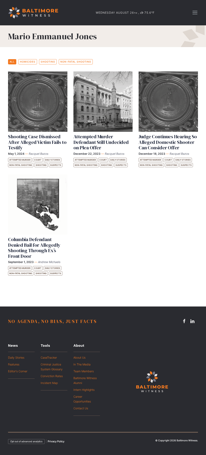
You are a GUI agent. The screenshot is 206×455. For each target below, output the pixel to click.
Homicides (27, 61)
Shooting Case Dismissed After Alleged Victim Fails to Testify (37, 142)
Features (13, 364)
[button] (195, 12)
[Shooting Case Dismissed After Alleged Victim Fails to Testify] (37, 101)
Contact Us (80, 408)
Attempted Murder (20, 160)
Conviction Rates (52, 376)
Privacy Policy (56, 441)
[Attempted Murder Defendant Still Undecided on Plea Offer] (103, 101)
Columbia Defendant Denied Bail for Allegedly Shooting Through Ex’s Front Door (34, 247)
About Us (79, 357)
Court (37, 160)
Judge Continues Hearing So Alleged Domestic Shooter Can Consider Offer (168, 142)
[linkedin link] (193, 321)
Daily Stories (52, 160)
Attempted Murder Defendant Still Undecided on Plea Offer (101, 142)
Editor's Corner (17, 371)
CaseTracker (49, 357)
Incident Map (49, 383)
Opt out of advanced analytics (26, 441)
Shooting (48, 61)
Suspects (55, 165)
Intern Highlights (84, 389)
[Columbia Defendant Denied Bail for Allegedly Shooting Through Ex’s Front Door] (37, 204)
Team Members (83, 371)
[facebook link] (185, 321)
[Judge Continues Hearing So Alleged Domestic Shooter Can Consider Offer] (168, 101)
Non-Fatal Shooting (75, 61)
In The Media (82, 364)
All (12, 61)
